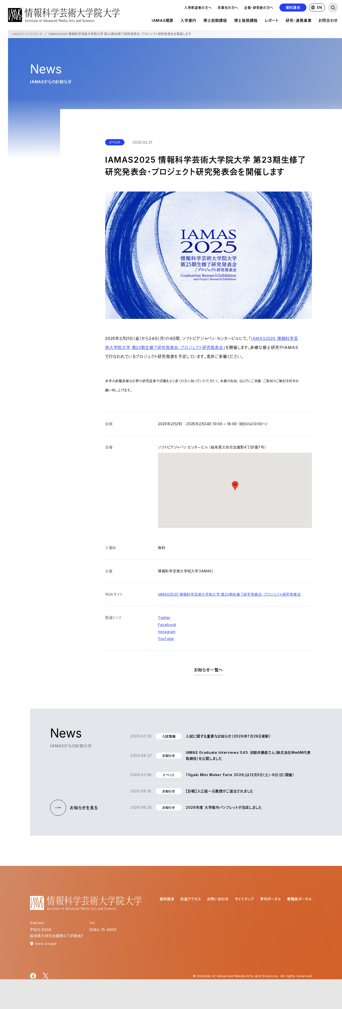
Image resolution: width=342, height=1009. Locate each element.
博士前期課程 (215, 20)
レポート (272, 20)
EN (319, 7)
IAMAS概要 (163, 20)
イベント (114, 142)
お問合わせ (328, 20)
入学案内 (188, 20)
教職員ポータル (299, 899)
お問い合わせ (218, 899)
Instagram (166, 631)
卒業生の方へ (228, 8)
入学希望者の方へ (198, 8)
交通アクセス (190, 899)
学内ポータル (270, 899)
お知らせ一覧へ (208, 669)
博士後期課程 (246, 20)
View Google (46, 944)
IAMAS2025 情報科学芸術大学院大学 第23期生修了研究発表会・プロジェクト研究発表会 (229, 594)
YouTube (166, 638)
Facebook (167, 624)
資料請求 (293, 7)
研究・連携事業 (298, 20)
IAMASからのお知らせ (27, 34)
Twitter (164, 617)
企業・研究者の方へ (258, 8)
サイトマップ (244, 899)
